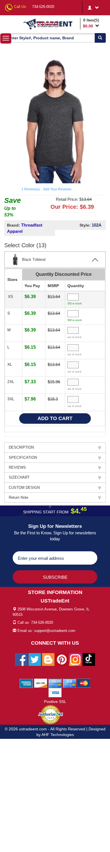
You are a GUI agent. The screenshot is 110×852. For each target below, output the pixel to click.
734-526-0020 (43, 7)
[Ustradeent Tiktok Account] (89, 659)
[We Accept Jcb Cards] (69, 683)
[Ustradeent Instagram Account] (75, 659)
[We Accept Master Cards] (84, 683)
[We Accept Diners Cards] (55, 683)
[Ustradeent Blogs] (48, 659)
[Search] (100, 38)
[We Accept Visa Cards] (55, 692)
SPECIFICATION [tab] (23, 457)
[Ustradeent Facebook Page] (21, 659)
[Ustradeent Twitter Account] (34, 659)
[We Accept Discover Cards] (40, 683)
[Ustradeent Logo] (50, 24)
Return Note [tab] (18, 497)
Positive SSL (55, 701)
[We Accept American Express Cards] (26, 683)
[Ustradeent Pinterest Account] (62, 659)
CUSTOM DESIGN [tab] (24, 487)
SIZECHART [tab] (19, 477)
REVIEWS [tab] (17, 467)
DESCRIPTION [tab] (21, 447)
